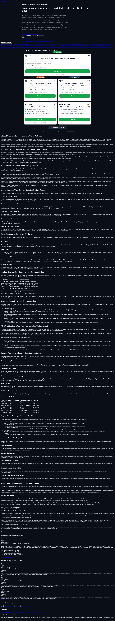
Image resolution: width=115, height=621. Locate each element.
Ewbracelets (4, 1)
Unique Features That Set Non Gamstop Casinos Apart (96, 44)
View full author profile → (7, 557)
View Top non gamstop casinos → (30, 34)
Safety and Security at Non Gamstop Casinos (57, 45)
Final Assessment (98, 47)
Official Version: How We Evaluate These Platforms (14, 44)
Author (2, 2)
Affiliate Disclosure (20, 612)
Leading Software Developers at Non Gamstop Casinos (32, 45)
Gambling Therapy (25, 606)
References (9, 48)
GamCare (16, 606)
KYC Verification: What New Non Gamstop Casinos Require (84, 45)
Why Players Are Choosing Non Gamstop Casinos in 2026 (42, 44)
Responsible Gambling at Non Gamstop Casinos (80, 47)
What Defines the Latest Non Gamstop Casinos (69, 44)
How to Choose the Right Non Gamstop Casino (54, 47)
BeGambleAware (8, 606)
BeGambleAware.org (70, 131)
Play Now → (57, 71)
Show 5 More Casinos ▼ (57, 127)
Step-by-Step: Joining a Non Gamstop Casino (30, 47)
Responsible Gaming (37, 612)
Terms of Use (11, 612)
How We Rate (28, 612)
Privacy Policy (4, 612)
